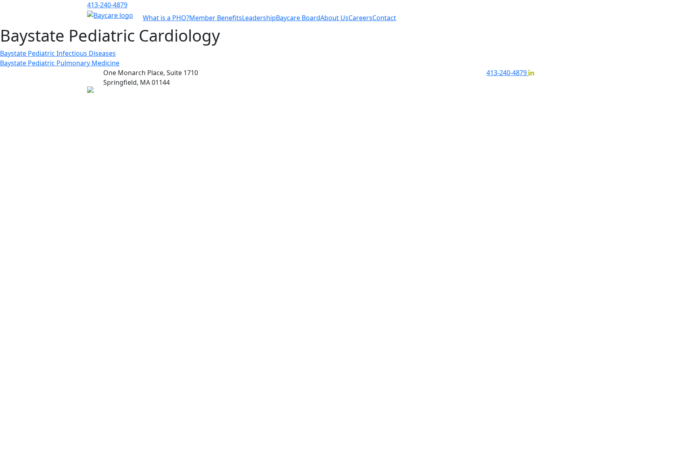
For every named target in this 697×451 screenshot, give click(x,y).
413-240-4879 (107, 4)
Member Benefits (215, 17)
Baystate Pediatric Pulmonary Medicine (59, 63)
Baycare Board (298, 17)
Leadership (259, 17)
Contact (384, 17)
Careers (360, 17)
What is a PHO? (166, 17)
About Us (334, 17)
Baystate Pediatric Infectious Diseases (58, 53)
